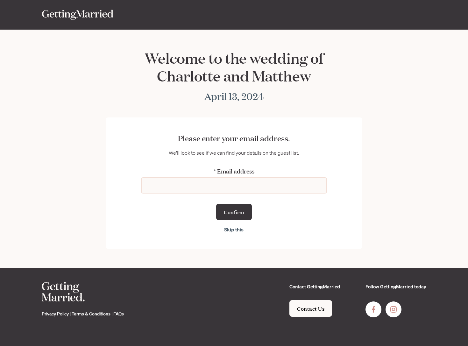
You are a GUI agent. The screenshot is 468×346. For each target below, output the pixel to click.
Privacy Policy (56, 314)
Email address (234, 171)
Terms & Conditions (91, 314)
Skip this (234, 229)
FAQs (118, 314)
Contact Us (310, 308)
